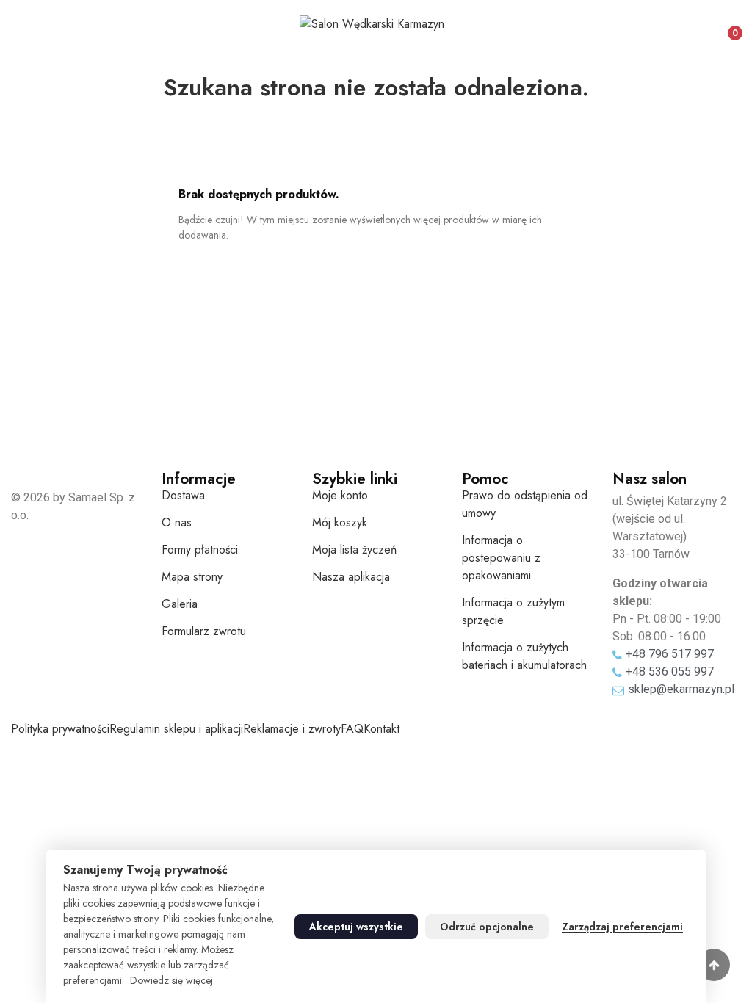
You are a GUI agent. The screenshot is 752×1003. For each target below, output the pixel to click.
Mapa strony (192, 576)
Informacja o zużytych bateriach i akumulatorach (524, 656)
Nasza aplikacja (351, 576)
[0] (723, 27)
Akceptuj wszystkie (356, 926)
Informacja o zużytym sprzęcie (513, 611)
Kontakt (382, 728)
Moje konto (340, 495)
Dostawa (183, 495)
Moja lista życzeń (354, 549)
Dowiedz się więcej (171, 980)
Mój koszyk (339, 522)
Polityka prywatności (60, 728)
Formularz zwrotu (204, 631)
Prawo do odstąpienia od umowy (525, 504)
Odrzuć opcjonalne (487, 926)
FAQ (352, 728)
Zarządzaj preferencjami (622, 926)
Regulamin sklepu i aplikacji (176, 728)
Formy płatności (200, 549)
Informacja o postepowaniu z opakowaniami (501, 558)
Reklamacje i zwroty (292, 728)
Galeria (180, 603)
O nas (177, 522)
